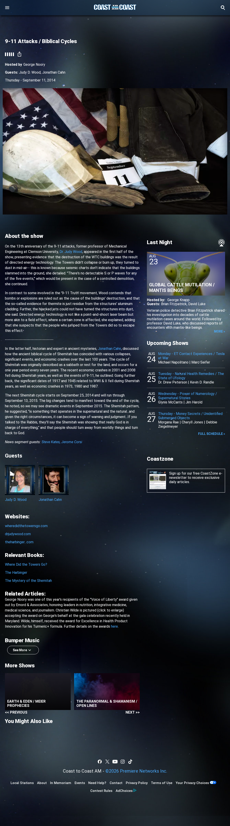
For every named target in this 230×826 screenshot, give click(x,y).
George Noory (34, 64)
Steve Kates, (51, 442)
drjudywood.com (18, 534)
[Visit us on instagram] (122, 761)
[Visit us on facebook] (99, 761)
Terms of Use (161, 783)
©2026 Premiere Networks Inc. (136, 771)
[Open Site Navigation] (7, 7)
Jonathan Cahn (53, 72)
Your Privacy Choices (192, 783)
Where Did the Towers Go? (26, 564)
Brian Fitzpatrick (174, 304)
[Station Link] (115, 7)
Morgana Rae (168, 422)
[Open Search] (222, 7)
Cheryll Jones (192, 422)
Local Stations (22, 783)
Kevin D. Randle (202, 382)
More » (219, 331)
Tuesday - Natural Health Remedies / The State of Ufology (191, 376)
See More (20, 650)
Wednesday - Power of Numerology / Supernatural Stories (187, 396)
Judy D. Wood (30, 72)
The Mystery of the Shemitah (28, 580)
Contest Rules (101, 791)
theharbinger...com (19, 542)
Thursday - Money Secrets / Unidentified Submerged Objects (190, 416)
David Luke (197, 304)
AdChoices (124, 791)
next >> (133, 712)
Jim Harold (194, 402)
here (114, 626)
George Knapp (178, 300)
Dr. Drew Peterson (172, 382)
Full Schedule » (211, 434)
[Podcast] (221, 242)
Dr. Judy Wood (71, 252)
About (42, 783)
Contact (116, 783)
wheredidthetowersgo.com (26, 526)
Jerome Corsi (71, 442)
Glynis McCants (170, 402)
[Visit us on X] (107, 761)
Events (80, 783)
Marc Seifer (200, 362)
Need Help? (97, 783)
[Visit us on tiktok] (130, 761)
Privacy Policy (137, 783)
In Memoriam (60, 783)
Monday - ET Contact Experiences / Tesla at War (191, 356)
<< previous (16, 712)
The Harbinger (16, 572)
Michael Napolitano (173, 362)
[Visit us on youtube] (115, 761)
